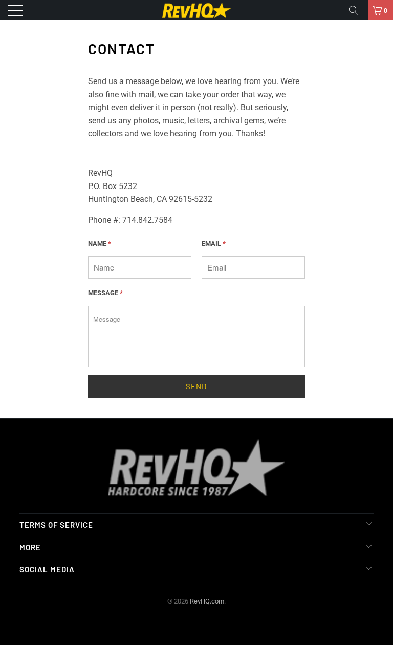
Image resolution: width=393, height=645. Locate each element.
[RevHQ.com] (196, 10)
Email (214, 243)
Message (105, 293)
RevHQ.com (207, 601)
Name (99, 243)
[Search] (357, 10)
